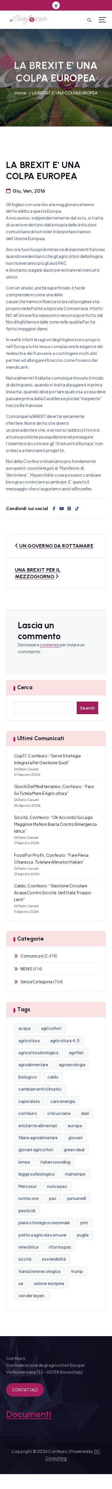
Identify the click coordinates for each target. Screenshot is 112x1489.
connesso (49, 644)
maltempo (75, 1173)
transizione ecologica (39, 1271)
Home (21, 92)
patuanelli (76, 1198)
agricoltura (29, 1040)
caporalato (29, 1101)
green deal (74, 1149)
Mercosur (27, 1186)
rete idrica (28, 1246)
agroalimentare (33, 1064)
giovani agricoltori (35, 1149)
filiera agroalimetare (38, 1137)
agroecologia (72, 1064)
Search (87, 707)
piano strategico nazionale (44, 1222)
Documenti (28, 1414)
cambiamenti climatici (40, 1088)
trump (77, 1271)
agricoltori (51, 1028)
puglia (83, 1234)
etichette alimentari (37, 1125)
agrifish (76, 1052)
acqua (24, 1028)
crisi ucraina (58, 1113)
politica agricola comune (42, 1234)
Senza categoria (36, 981)
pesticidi (26, 1210)
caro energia (63, 1101)
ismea (24, 1161)
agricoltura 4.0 (65, 1040)
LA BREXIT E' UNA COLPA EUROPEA (64, 92)
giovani (75, 1137)
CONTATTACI (25, 1389)
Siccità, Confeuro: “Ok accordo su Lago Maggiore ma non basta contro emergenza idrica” (55, 824)
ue (20, 1283)
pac (53, 1198)
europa (75, 1125)
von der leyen (31, 1295)
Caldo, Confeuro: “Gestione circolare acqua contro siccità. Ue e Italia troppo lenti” (52, 892)
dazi (85, 1113)
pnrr (84, 1222)
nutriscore (28, 1198)
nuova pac (57, 1186)
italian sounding (55, 1161)
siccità (25, 1258)
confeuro (27, 1113)
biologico (27, 1076)
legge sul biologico (36, 1173)
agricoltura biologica (38, 1052)
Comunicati (31, 955)
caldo (53, 1076)
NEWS (26, 968)
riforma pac (60, 1246)
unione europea (49, 1283)
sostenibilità (54, 1258)
